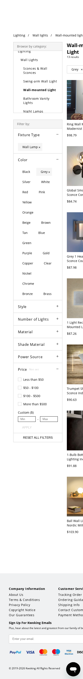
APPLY (27, 427)
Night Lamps (33, 111)
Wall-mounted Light (39, 90)
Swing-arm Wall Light (40, 81)
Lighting (19, 35)
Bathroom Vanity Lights (36, 100)
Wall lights (40, 35)
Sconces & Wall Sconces (35, 70)
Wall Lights (29, 60)
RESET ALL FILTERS (38, 437)
